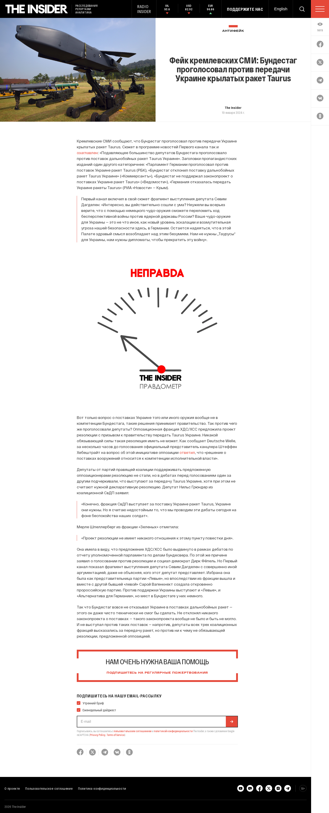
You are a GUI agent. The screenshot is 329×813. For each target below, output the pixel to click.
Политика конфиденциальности (102, 788)
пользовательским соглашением (133, 731)
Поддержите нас (245, 9)
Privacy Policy (97, 734)
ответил (187, 452)
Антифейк (233, 31)
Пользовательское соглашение (49, 788)
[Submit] (231, 721)
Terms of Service (115, 734)
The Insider (233, 108)
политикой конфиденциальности (173, 731)
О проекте (12, 788)
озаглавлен (87, 152)
